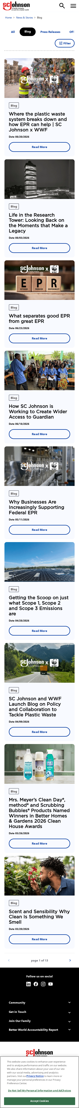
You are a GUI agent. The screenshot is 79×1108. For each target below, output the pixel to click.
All (13, 32)
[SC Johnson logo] (39, 1053)
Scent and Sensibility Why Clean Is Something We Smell (39, 917)
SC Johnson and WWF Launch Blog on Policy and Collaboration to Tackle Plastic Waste (35, 706)
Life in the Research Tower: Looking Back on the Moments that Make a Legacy (38, 223)
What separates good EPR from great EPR (39, 318)
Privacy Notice (35, 1076)
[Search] (62, 5)
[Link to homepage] (16, 5)
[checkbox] (50, 32)
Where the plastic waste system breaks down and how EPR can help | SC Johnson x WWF (38, 121)
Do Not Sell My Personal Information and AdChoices (39, 1090)
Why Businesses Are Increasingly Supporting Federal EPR (36, 507)
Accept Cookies (39, 1101)
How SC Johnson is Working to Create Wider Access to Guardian (38, 412)
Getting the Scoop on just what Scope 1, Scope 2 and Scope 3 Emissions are (39, 605)
